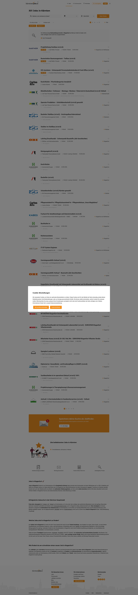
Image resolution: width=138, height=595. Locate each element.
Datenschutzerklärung (56, 303)
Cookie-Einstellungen (56, 307)
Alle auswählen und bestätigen (41, 307)
